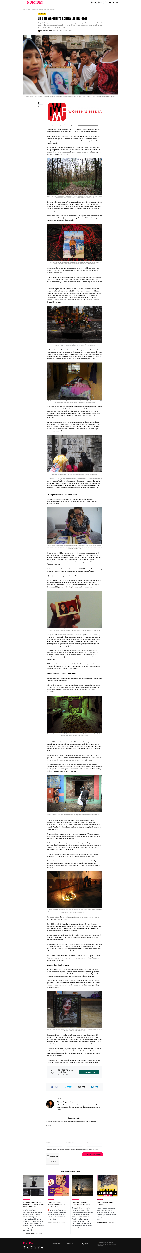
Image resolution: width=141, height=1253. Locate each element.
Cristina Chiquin (62, 1102)
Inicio (24, 9)
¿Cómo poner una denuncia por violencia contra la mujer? (56, 1204)
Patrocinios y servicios (69, 1243)
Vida (29, 9)
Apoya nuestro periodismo (84, 1243)
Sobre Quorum (56, 1243)
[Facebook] (99, 2)
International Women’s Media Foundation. (88, 125)
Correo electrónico (70, 1142)
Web (87, 1142)
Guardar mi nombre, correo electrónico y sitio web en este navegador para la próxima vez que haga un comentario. (72, 1149)
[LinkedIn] (113, 2)
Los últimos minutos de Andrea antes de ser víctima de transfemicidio (33, 1204)
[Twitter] (103, 2)
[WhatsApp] (106, 2)
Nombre (48, 1142)
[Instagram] (92, 2)
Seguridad (34, 9)
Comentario (49, 1125)
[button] (24, 2)
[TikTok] (95, 2)
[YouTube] (110, 2)
